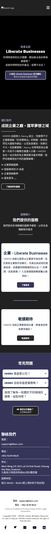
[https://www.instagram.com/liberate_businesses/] (25, 527)
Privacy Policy (29, 509)
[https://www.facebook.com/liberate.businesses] (6, 527)
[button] (48, 8)
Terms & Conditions (13, 509)
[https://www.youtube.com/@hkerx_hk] (35, 527)
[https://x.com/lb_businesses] (16, 527)
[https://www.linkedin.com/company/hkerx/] (45, 527)
